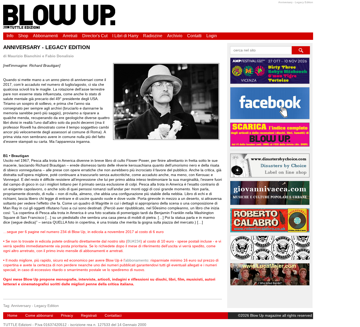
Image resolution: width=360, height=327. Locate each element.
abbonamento (136, 260)
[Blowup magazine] (59, 27)
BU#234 (134, 241)
